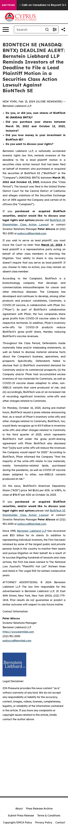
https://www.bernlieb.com (18, 631)
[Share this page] (63, 29)
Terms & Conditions (48, 815)
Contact (60, 822)
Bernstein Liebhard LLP (31, 530)
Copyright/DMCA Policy (17, 822)
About (19, 808)
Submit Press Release (21, 815)
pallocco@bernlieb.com (31, 233)
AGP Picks (8, 5)
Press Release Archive (39, 808)
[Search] (47, 29)
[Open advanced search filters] (54, 29)
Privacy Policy (43, 822)
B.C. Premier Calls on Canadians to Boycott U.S (35, 5)
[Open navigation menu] (6, 29)
